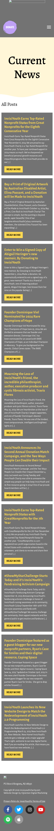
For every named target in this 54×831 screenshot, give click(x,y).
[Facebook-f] (8, 809)
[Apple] (19, 819)
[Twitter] (19, 809)
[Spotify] (8, 819)
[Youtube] (40, 809)
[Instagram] (29, 809)
